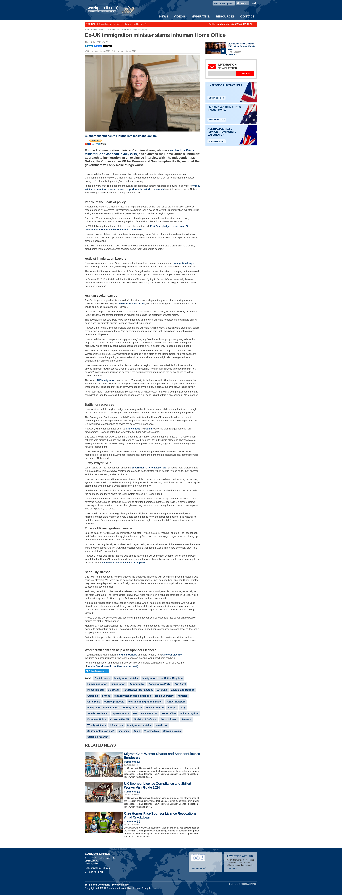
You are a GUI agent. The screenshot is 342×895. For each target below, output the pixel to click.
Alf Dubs (162, 690)
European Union (96, 719)
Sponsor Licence (172, 654)
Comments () (132, 762)
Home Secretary (164, 695)
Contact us (232, 868)
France (130, 428)
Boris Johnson (168, 719)
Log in (254, 3)
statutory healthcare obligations (132, 695)
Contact (247, 16)
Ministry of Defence (145, 719)
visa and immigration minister (145, 701)
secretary (123, 731)
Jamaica (186, 719)
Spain (148, 428)
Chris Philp (93, 701)
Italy (137, 428)
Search (244, 3)
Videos (179, 16)
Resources (225, 16)
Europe (172, 707)
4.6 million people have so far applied (123, 562)
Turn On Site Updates (224, 3)
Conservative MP (120, 719)
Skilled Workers (128, 654)
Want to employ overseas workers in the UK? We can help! (124, 24)
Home (87, 29)
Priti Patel (180, 684)
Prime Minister (95, 690)
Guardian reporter (97, 737)
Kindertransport (176, 701)
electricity (113, 690)
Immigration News (97, 29)
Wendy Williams (96, 725)
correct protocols (114, 701)
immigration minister (139, 725)
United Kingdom (189, 713)
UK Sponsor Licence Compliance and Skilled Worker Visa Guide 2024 (157, 785)
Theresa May (151, 731)
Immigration (200, 16)
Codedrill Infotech (248, 884)
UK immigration (106, 380)
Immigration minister (126, 678)
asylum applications (182, 690)
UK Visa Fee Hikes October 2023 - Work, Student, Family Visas (241, 46)
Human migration (97, 684)
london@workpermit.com (138, 690)
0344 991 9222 (149, 713)
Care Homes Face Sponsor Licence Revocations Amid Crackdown (160, 815)
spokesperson (121, 713)
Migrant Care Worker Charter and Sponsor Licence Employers (162, 755)
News (163, 16)
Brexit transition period (132, 303)
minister (182, 695)
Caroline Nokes (172, 731)
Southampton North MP (100, 731)
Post (108, 46)
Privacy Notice (120, 884)
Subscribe (245, 73)
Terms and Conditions (97, 884)
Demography (136, 684)
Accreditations (198, 868)
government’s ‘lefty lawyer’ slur (149, 467)
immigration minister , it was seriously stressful (114, 707)
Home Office (169, 713)
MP (135, 713)
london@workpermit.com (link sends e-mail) (113, 666)
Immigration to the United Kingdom (162, 678)
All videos (230, 54)
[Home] (102, 9)
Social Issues (102, 678)
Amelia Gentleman (97, 713)
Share (90, 46)
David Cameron (155, 707)
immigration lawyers (184, 263)
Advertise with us (240, 856)
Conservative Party (159, 684)
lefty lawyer (116, 725)
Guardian (92, 695)
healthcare (162, 725)
